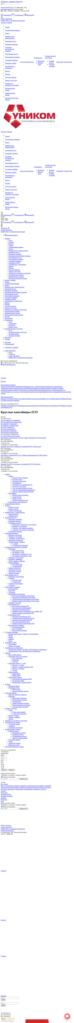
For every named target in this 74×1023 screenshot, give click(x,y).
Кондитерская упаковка (11, 400)
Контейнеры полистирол (31, 399)
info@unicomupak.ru (7, 9)
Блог (2, 801)
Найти (3, 1000)
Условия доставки (7, 796)
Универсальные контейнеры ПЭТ (30, 405)
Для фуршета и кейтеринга (27, 390)
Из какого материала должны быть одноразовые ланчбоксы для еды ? (24, 789)
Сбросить (11, 770)
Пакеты (38, 390)
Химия (3, 386)
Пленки (43, 390)
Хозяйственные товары (49, 392)
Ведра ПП (13, 399)
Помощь (3, 798)
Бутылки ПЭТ (5, 399)
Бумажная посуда (50, 386)
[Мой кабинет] (2, 17)
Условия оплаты (6, 794)
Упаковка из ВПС (12, 390)
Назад (10, 240)
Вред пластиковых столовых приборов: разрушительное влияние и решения (26, 786)
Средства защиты (52, 390)
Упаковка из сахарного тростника (16, 392)
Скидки (3, 791)
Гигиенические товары (34, 392)
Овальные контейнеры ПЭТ (10, 405)
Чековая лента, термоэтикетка (34, 386)
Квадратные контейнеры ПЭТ (51, 405)
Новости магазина (9, 777)
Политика (4, 792)
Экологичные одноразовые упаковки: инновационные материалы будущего (26, 787)
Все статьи (4, 784)
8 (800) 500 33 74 (13, 20)
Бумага (22, 386)
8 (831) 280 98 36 (6, 19)
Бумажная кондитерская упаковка (18, 388)
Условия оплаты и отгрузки (17, 332)
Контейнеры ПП (57, 399)
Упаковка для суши (46, 399)
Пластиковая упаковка (49, 388)
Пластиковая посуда (35, 388)
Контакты (4, 799)
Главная (11, 242)
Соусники (20, 399)
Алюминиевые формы (12, 386)
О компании (12, 323)
